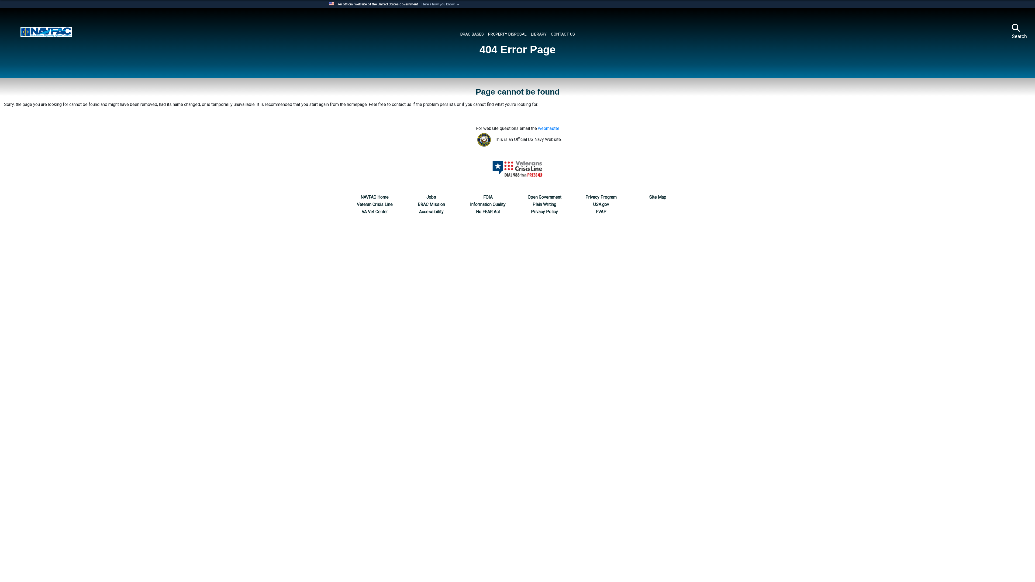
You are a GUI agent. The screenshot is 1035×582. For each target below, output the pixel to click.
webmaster (548, 128)
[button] (441, 4)
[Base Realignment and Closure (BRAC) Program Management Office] (46, 31)
